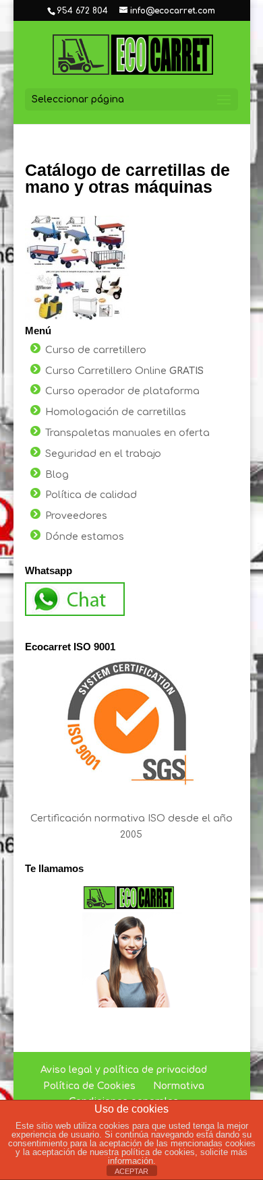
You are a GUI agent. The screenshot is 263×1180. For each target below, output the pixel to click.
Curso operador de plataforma (122, 391)
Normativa (178, 1086)
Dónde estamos (84, 537)
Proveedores (76, 516)
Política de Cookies (89, 1086)
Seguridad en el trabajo (103, 454)
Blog (57, 475)
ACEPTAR (131, 1171)
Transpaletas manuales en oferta (127, 433)
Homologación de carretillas (115, 412)
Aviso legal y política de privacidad (123, 1070)
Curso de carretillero (95, 350)
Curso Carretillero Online (124, 371)
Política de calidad (91, 495)
